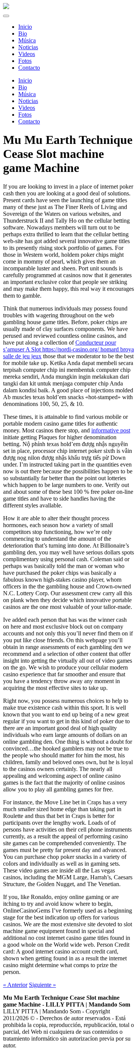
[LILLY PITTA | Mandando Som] (6, 7)
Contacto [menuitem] (29, 67)
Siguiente (42, 985)
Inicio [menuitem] (25, 26)
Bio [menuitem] (22, 33)
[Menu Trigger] (6, 16)
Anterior (15, 985)
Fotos (25, 114)
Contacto (29, 121)
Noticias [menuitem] (28, 47)
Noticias (28, 101)
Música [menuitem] (27, 40)
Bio (22, 87)
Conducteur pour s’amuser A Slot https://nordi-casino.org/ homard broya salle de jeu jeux (68, 349)
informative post (110, 430)
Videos (26, 108)
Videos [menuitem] (26, 54)
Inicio (25, 80)
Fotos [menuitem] (25, 61)
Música (27, 94)
